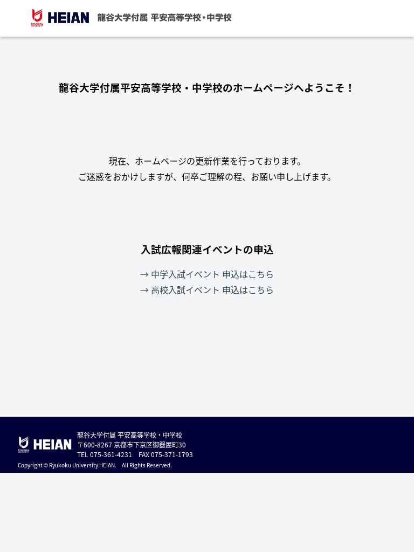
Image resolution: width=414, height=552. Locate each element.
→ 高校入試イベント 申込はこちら (207, 289)
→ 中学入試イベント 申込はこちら (207, 273)
